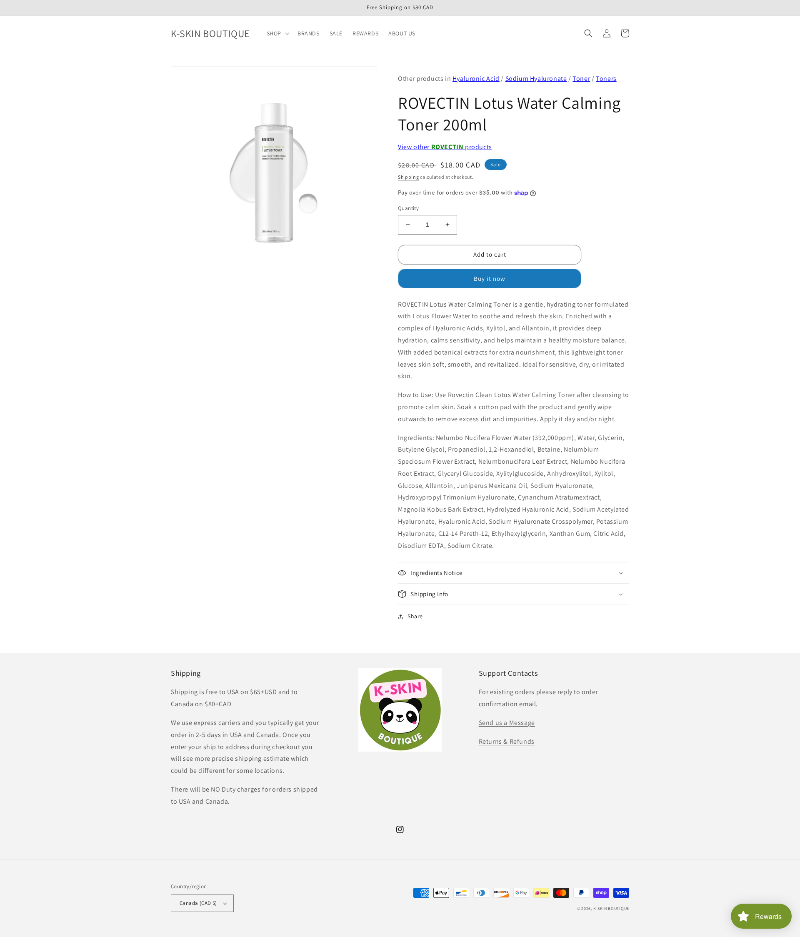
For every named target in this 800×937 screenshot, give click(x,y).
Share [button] (415, 616)
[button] (277, 33)
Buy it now (489, 278)
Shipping (408, 177)
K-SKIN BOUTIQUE (611, 908)
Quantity (408, 208)
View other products (445, 146)
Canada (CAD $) (198, 903)
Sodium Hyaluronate (536, 78)
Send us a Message (507, 722)
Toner (581, 78)
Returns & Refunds (507, 741)
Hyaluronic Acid (476, 78)
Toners (606, 78)
